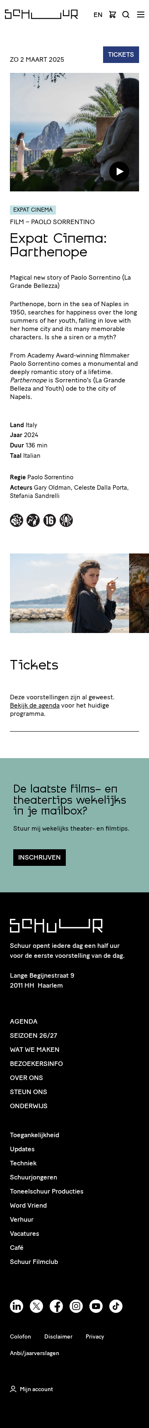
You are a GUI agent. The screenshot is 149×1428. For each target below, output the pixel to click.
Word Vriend (28, 1205)
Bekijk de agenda (35, 705)
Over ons (26, 1078)
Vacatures (24, 1233)
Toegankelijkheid (34, 1135)
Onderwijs (29, 1106)
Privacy (95, 1336)
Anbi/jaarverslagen (34, 1353)
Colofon (20, 1336)
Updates (22, 1149)
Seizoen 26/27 (33, 1035)
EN (98, 15)
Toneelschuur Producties (47, 1191)
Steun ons (28, 1092)
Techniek (23, 1163)
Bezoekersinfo (36, 1064)
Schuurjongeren (33, 1177)
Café (17, 1248)
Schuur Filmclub (34, 1262)
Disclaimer (58, 1336)
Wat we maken (35, 1049)
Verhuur (22, 1219)
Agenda (24, 1021)
